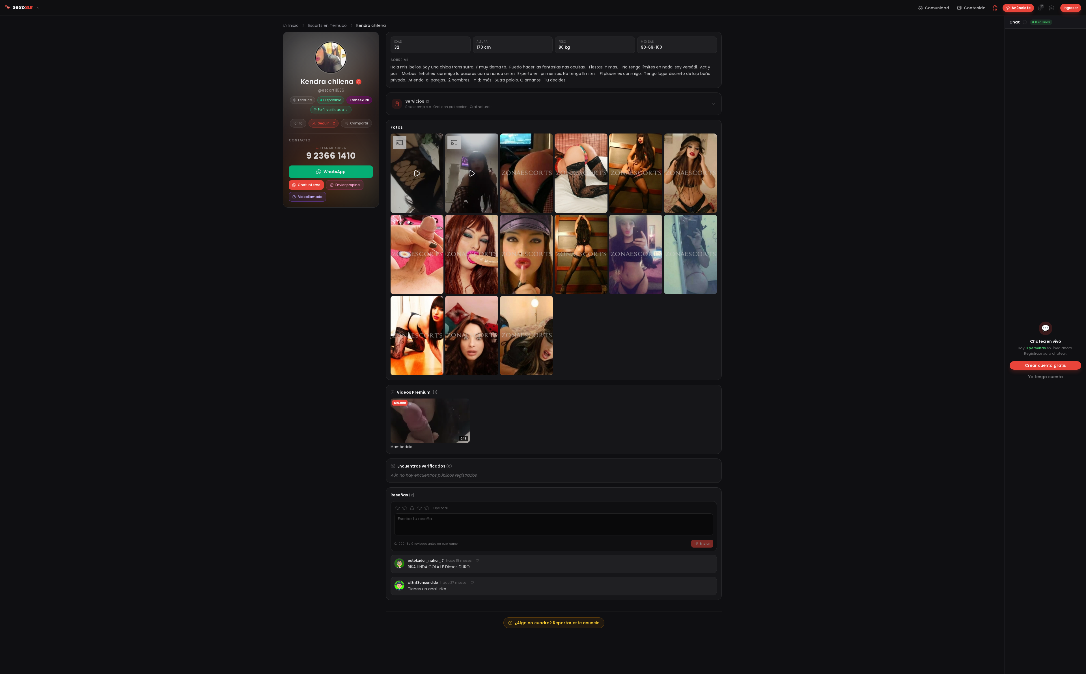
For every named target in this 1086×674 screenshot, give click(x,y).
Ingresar (1071, 7)
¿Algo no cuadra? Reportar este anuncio (557, 623)
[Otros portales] (38, 8)
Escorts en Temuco (327, 25)
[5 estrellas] (427, 508)
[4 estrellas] (419, 508)
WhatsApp (335, 172)
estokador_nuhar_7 (426, 560)
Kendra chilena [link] (371, 25)
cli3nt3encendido (423, 582)
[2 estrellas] (405, 508)
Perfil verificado (331, 109)
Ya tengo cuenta (1045, 377)
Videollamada (310, 196)
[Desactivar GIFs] (995, 8)
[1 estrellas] (397, 508)
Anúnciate (1021, 7)
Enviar (705, 543)
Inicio (293, 25)
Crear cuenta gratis (1045, 365)
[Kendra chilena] (330, 57)
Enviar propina (347, 184)
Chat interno (309, 184)
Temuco (305, 100)
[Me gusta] (477, 560)
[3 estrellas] (412, 508)
